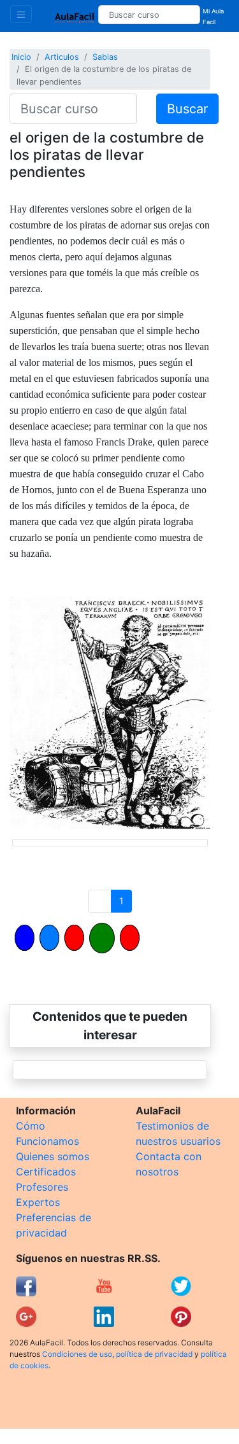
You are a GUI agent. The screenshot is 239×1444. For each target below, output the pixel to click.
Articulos (62, 57)
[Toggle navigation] (21, 14)
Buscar (187, 108)
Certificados (46, 1171)
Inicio (21, 57)
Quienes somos (52, 1156)
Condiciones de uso (77, 1354)
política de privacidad (154, 1354)
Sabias (105, 57)
